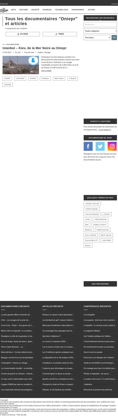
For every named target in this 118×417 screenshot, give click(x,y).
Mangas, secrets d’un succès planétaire (17, 358)
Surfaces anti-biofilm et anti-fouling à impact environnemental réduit (98, 363)
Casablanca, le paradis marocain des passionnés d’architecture (57, 363)
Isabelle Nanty (99, 225)
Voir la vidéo (46, 71)
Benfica (88, 230)
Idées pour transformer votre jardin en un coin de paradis (58, 325)
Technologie (61, 10)
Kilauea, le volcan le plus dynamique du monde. (58, 315)
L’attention (88, 384)
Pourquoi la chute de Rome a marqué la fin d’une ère (58, 384)
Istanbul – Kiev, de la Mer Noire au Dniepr (34, 48)
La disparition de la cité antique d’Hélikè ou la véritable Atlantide (58, 358)
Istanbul (45, 78)
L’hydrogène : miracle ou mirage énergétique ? (14, 363)
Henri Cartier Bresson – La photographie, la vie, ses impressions (16, 347)
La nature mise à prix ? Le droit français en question (100, 379)
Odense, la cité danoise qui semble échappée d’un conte (56, 390)
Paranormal (78, 10)
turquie (72, 78)
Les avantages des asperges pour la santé (57, 331)
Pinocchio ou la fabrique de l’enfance (99, 358)
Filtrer (24, 34)
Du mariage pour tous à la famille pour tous (99, 368)
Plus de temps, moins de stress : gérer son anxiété (16, 342)
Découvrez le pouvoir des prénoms (98, 390)
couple (106, 214)
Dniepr (33, 78)
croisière (20, 78)
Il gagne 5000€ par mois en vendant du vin (17, 384)
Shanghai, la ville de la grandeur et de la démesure (17, 336)
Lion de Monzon (92, 214)
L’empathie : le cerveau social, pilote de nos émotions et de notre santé (100, 325)
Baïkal (88, 246)
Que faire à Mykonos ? (51, 336)
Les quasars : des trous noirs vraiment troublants (99, 320)
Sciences (47, 10)
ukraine (7, 85)
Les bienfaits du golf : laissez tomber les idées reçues (58, 320)
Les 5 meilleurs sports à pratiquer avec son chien (58, 352)
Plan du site (21, 415)
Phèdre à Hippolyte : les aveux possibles (96, 374)
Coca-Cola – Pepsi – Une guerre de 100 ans (17, 325)
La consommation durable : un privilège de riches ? (17, 368)
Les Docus (10, 415)
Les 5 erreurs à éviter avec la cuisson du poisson (58, 347)
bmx (87, 225)
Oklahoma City (91, 240)
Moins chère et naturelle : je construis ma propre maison (16, 331)
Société (35, 10)
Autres (91, 10)
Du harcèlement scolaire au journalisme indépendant (100, 347)
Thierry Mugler (92, 204)
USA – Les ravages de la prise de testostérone (14, 320)
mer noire (59, 78)
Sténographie (100, 219)
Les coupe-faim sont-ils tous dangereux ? (17, 390)
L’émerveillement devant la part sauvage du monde (100, 342)
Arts (13, 10)
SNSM (87, 219)
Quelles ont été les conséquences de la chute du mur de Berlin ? (58, 379)
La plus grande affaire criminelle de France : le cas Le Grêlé (15, 315)
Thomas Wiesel (91, 209)
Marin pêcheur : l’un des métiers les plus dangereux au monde (17, 352)
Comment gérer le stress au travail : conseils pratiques (56, 374)
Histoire (23, 10)
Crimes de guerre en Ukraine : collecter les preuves (17, 374)
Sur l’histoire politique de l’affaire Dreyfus (97, 336)
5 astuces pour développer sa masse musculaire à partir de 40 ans (57, 368)
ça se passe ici (105, 130)
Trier (61, 34)
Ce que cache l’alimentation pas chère (16, 379)
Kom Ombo (107, 240)
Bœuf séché (106, 235)
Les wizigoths (89, 315)
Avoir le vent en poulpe (93, 352)
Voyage (47, 52)
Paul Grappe (90, 235)
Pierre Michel (103, 230)
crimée (7, 78)
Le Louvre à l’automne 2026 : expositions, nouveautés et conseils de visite (58, 342)
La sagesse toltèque (92, 331)
